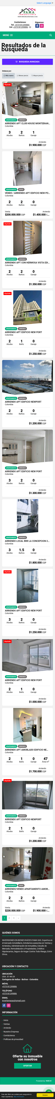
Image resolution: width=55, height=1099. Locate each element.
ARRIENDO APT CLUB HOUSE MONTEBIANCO (27, 123)
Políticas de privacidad (13, 1039)
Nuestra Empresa (11, 1032)
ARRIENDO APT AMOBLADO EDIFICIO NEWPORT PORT (27, 750)
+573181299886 (22, 25)
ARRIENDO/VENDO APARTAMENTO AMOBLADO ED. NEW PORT (27, 889)
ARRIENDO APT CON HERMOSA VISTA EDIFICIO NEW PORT (27, 263)
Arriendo (7, 1028)
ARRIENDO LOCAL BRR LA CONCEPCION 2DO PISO (27, 541)
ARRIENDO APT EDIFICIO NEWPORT (23, 402)
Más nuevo (9, 76)
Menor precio (23, 76)
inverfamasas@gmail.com (13, 1000)
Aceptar (45, 1095)
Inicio (6, 1020)
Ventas (7, 1024)
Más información (19, 1096)
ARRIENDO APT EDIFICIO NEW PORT (23, 332)
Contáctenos (9, 1035)
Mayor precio (38, 76)
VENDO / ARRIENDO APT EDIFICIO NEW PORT (27, 193)
